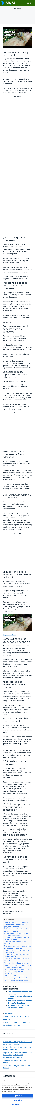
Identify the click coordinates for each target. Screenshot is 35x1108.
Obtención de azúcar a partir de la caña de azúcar (19, 1002)
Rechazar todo (17, 1104)
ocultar (17, 920)
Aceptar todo (18, 1096)
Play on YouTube (9, 635)
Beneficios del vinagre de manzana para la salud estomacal (17, 1043)
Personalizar (17, 1100)
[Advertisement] (17, 16)
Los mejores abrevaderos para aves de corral (18, 1006)
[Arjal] (8, 3)
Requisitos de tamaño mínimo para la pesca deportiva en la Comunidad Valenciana (17, 1054)
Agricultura (9, 1013)
